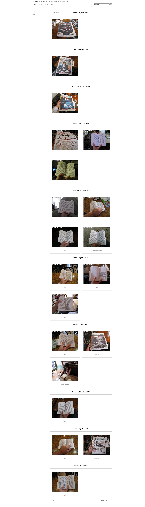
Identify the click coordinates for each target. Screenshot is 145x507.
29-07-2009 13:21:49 (57, 399)
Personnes (35, 8)
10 (106, 8)
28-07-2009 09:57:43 (57, 331)
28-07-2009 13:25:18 (89, 331)
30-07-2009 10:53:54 (57, 436)
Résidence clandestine (59, 1)
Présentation (40, 4)
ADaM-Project (44, 1)
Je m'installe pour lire (97, 250)
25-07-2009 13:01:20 (57, 130)
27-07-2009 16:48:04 (57, 294)
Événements (36, 9)
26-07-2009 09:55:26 (57, 197)
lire (50, 8)
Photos (35, 4)
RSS (34, 17)
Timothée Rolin (36, 1)
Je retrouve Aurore (65, 384)
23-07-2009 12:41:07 (57, 56)
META (67, 1)
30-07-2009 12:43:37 (89, 436)
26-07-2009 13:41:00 (57, 227)
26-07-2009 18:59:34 (89, 227)
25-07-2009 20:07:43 (89, 130)
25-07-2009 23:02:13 (57, 160)
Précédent (96, 8)
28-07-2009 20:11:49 (57, 362)
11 (107, 8)
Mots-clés (35, 13)
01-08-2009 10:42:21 (57, 473)
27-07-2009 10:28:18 (57, 264)
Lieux (34, 11)
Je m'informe (65, 42)
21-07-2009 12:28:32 (57, 19)
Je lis (97, 153)
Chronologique (55, 12)
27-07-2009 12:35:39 (89, 264)
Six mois (51, 1)
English (51, 4)
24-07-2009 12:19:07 (57, 93)
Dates (34, 14)
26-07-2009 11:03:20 (89, 197)
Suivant (110, 8)
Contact (46, 4)
